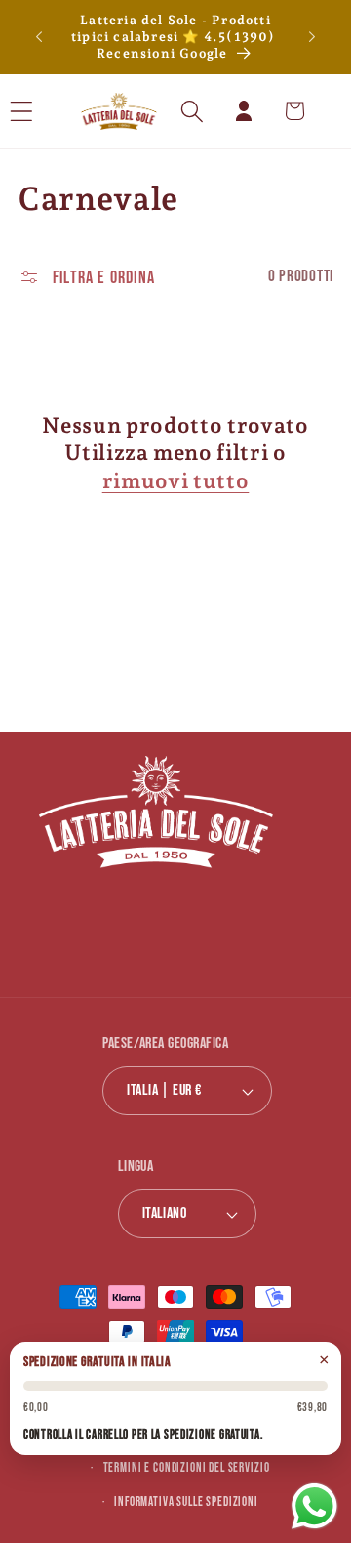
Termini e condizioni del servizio (186, 1468)
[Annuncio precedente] (39, 37)
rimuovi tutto (176, 480)
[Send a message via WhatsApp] (314, 1506)
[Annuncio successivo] (312, 37)
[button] (47, 111)
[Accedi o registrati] (243, 111)
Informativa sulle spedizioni (186, 1502)
